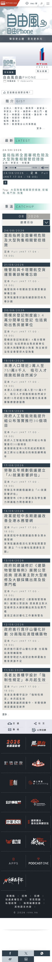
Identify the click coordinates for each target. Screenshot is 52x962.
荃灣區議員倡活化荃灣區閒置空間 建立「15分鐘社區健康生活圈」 (25, 547)
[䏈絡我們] (9, 729)
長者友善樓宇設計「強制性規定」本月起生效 (25, 677)
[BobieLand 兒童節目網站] (38, 763)
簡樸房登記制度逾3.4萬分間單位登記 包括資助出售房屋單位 (26, 320)
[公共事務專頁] (13, 802)
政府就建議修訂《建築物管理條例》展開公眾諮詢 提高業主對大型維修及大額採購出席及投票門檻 (26, 575)
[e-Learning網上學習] (38, 782)
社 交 (41, 723)
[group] (42, 167)
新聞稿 (11, 896)
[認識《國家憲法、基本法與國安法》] (38, 822)
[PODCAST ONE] (38, 861)
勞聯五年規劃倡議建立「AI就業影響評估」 (25, 473)
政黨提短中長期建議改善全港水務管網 (25, 518)
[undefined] (27, 3)
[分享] (35, 723)
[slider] (23, 168)
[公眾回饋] (33, 730)
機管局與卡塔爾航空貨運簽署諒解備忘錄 (25, 272)
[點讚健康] (13, 763)
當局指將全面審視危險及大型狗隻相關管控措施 (26, 157)
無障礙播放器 (33, 903)
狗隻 (20, 193)
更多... (41, 128)
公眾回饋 (41, 730)
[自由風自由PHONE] (5, 183)
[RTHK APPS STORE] (13, 861)
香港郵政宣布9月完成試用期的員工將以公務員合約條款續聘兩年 (25, 452)
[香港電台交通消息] (9, 723)
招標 (37, 896)
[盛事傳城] (38, 841)
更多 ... (5, 714)
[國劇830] (13, 782)
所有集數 (9, 72)
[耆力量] (13, 841)
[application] (25, 168)
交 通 (16, 723)
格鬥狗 (11, 193)
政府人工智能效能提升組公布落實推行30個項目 (25, 421)
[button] (6, 167)
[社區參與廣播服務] (38, 802)
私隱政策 (11, 903)
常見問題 (35, 899)
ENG (32, 4)
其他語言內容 (24, 907)
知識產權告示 (14, 899)
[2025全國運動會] (13, 743)
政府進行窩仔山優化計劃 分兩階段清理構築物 (26, 632)
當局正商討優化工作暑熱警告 (24, 615)
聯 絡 (16, 729)
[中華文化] (13, 822)
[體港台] (38, 743)
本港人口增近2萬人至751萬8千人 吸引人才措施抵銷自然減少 (25, 370)
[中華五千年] (13, 880)
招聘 (25, 896)
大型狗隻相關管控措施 (26, 190)
